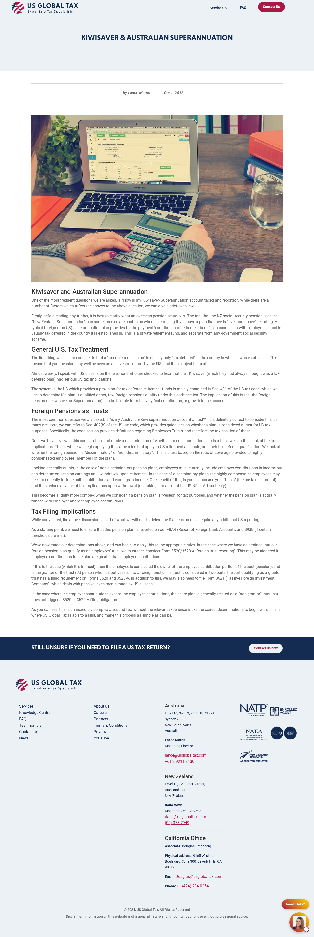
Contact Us (271, 7)
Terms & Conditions (111, 725)
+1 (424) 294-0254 (193, 886)
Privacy (100, 731)
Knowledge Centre (34, 712)
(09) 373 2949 (177, 822)
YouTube (101, 738)
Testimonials (30, 725)
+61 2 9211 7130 (179, 761)
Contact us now (266, 648)
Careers (100, 712)
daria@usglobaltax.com (185, 816)
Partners (101, 719)
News (24, 738)
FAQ (243, 8)
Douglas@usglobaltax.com (198, 876)
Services (26, 706)
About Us (101, 706)
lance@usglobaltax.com (186, 755)
